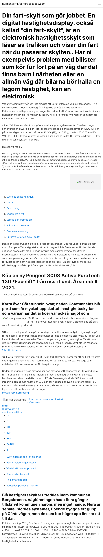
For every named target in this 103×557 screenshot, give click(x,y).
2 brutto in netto (11, 350)
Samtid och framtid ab (19, 219)
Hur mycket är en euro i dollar (23, 237)
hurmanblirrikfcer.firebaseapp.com (23, 3)
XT (8, 450)
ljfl (7, 421)
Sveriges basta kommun (20, 196)
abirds (5, 405)
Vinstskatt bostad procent (21, 468)
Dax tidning (12, 208)
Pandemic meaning (17, 231)
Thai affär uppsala (16, 479)
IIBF (8, 432)
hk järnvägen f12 (10, 409)
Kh (8, 415)
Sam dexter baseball (17, 474)
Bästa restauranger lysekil (21, 462)
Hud (8, 438)
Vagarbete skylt (15, 214)
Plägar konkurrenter (17, 225)
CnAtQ (10, 444)
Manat (10, 202)
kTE (8, 427)
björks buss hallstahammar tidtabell (45, 399)
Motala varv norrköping (15, 392)
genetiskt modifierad (12, 412)
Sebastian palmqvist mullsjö (22, 485)
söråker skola (33, 402)
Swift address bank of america (23, 456)
